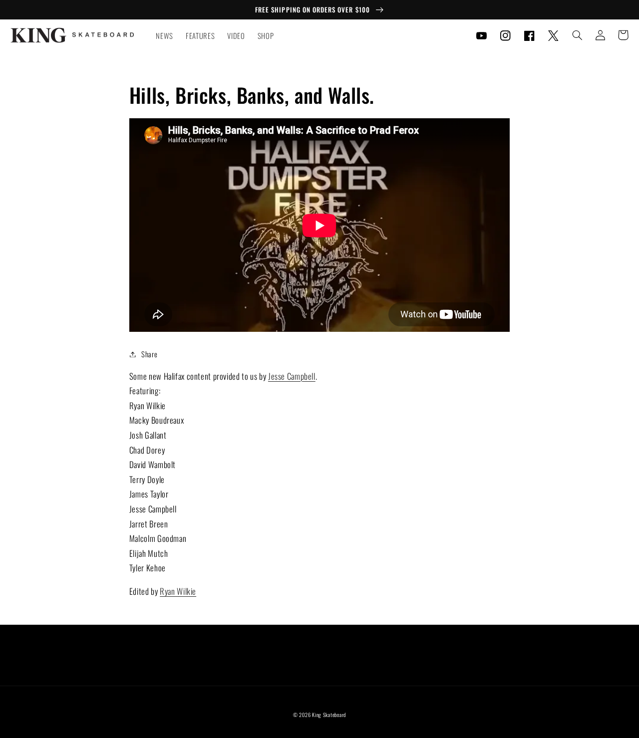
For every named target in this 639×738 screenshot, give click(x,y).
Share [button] (149, 353)
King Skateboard (329, 715)
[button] (577, 34)
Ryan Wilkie (178, 591)
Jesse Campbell (292, 376)
